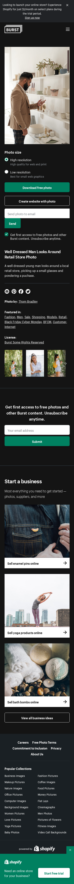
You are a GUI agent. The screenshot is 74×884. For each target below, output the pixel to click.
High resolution (20, 160)
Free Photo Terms (44, 741)
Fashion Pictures (48, 775)
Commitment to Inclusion (30, 747)
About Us (37, 753)
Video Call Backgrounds (52, 832)
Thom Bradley (28, 301)
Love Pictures (13, 819)
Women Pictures (14, 813)
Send (12, 223)
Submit (37, 441)
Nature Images (13, 788)
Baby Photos (12, 832)
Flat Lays (43, 801)
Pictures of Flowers (49, 819)
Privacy (56, 747)
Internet (10, 326)
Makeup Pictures (15, 782)
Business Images (15, 775)
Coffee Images (46, 782)
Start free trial (54, 872)
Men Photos (45, 813)
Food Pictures (46, 788)
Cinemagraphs (46, 807)
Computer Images (15, 801)
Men (20, 316)
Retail (62, 316)
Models (52, 316)
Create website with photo (37, 200)
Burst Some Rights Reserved (24, 341)
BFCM (47, 321)
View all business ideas (37, 717)
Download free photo (37, 187)
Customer (59, 321)
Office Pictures (14, 794)
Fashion (10, 316)
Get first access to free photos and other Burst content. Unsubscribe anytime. (38, 236)
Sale (27, 316)
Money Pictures (47, 794)
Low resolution (20, 172)
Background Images (16, 807)
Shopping (38, 316)
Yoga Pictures (13, 826)
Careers (23, 741)
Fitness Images (47, 826)
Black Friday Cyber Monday (23, 321)
